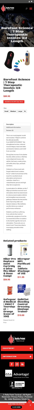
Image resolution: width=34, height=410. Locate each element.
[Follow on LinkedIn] (22, 364)
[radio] (6, 111)
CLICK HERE (16, 407)
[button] (27, 51)
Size (5, 108)
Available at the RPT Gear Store (14, 101)
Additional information (13, 127)
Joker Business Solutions (18, 399)
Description (10, 124)
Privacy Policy (17, 397)
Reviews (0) (9, 130)
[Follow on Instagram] (17, 364)
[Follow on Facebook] (11, 364)
